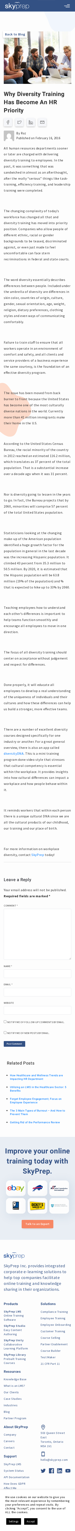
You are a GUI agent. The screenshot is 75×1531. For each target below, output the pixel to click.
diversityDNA (14, 753)
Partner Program (15, 1418)
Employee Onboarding (56, 1325)
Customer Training (53, 1331)
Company (10, 1434)
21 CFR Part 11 (50, 1364)
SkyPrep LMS (12, 1464)
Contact (9, 1447)
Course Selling (50, 1338)
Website (9, 1002)
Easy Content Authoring (14, 1330)
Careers (9, 1441)
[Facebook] (8, 122)
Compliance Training (54, 1312)
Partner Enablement (54, 1344)
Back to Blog (15, 34)
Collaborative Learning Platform (16, 1344)
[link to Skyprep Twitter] (43, 1472)
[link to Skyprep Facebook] (51, 1472)
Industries (11, 1405)
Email (8, 984)
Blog (7, 1412)
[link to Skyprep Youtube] (68, 1472)
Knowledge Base (15, 1379)
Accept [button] (31, 1521)
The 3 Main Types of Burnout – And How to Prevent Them (37, 1112)
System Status (14, 1471)
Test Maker (48, 1357)
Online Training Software (14, 1316)
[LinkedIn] (31, 122)
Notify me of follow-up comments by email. (36, 1022)
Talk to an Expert (37, 1224)
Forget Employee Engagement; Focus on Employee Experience (36, 1101)
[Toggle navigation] (67, 6)
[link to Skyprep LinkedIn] (59, 1472)
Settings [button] (14, 1521)
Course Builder (51, 1351)
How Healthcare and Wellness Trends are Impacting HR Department (36, 1077)
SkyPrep (37, 855)
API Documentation (17, 1477)
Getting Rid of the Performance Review (35, 1122)
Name (8, 966)
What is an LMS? (14, 1386)
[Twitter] (19, 122)
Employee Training (53, 1318)
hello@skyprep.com (54, 1460)
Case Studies (13, 1399)
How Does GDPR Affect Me (14, 1486)
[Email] (42, 122)
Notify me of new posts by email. (28, 1033)
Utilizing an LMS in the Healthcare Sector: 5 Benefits (38, 1089)
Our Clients (11, 1392)
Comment (11, 905)
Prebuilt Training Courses (15, 1359)
